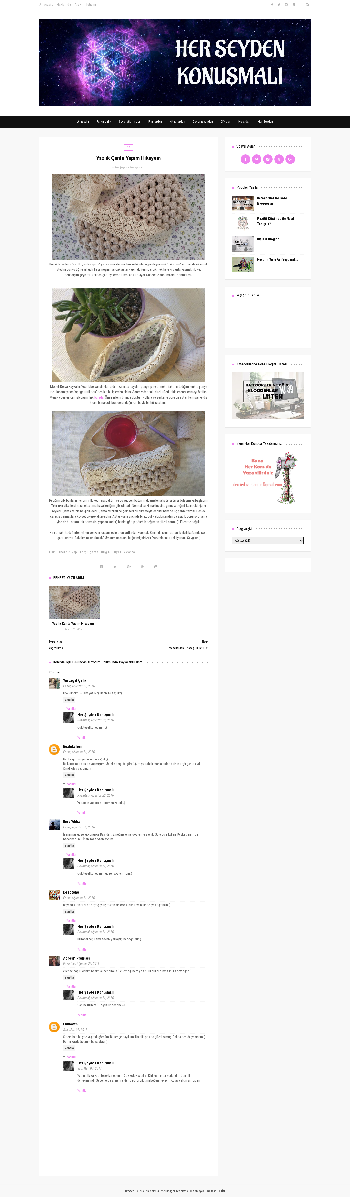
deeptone (71, 892)
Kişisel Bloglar (268, 239)
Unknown (70, 1024)
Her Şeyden (265, 121)
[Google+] (290, 159)
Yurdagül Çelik (74, 680)
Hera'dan (244, 121)
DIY (128, 147)
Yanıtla (69, 700)
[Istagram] (268, 159)
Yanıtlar (71, 709)
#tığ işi (106, 552)
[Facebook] (245, 159)
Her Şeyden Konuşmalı (95, 714)
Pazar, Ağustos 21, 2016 (79, 686)
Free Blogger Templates (174, 1191)
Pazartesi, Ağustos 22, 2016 (95, 720)
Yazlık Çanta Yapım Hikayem (73, 623)
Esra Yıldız (71, 821)
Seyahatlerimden (130, 121)
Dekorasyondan (203, 121)
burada (99, 397)
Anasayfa (46, 4)
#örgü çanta (89, 552)
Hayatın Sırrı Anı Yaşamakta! (278, 259)
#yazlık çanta (124, 552)
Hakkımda (64, 4)
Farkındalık (104, 121)
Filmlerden (155, 121)
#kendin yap (67, 552)
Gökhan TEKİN (216, 1191)
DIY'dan (226, 121)
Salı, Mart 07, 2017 (75, 1030)
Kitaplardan (177, 121)
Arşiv (78, 4)
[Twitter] (256, 159)
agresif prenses (76, 958)
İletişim (90, 4)
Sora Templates (148, 1191)
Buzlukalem (72, 746)
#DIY (52, 552)
